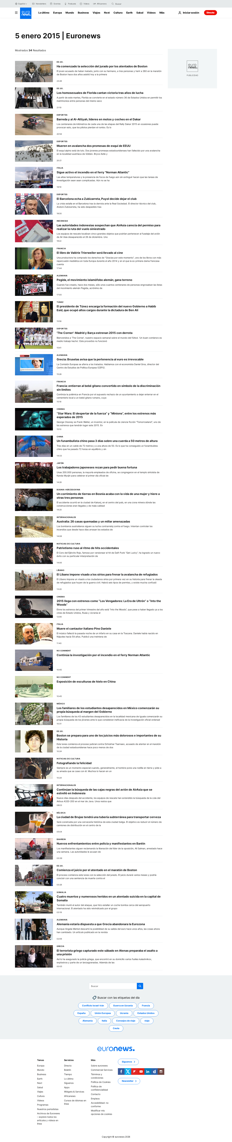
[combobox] (128, 3)
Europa (57, 12)
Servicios (69, 1060)
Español (21, 4)
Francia (146, 1005)
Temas (40, 1060)
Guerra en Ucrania (123, 1005)
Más (93, 1060)
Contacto (95, 1094)
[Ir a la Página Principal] (25, 13)
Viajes (96, 12)
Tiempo (68, 1074)
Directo (210, 12)
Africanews (69, 1096)
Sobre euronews (99, 1065)
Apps (66, 1087)
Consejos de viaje (125, 1020)
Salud (139, 12)
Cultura (117, 12)
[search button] (112, 3)
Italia (104, 1020)
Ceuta (116, 1028)
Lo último (43, 12)
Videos (151, 12)
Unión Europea (103, 1013)
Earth (129, 12)
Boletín (67, 1070)
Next (107, 12)
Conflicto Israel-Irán (93, 1005)
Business (83, 12)
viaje (146, 1020)
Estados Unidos (146, 1013)
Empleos (95, 1098)
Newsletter (128, 1081)
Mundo (69, 12)
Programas (42, 1104)
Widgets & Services (74, 1091)
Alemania (88, 1020)
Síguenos (69, 1083)
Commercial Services (102, 1070)
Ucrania (124, 1013)
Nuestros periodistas (47, 1109)
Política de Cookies (100, 1082)
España (81, 1013)
